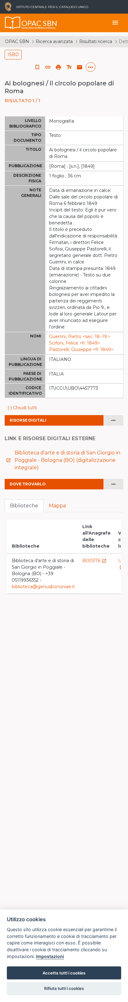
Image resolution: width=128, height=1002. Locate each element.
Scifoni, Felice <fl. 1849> (74, 343)
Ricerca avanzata (54, 41)
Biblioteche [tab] (24, 506)
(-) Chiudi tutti (22, 407)
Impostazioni (50, 956)
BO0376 (94, 560)
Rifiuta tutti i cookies (64, 988)
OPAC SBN (17, 41)
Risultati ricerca (95, 41)
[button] (48, 67)
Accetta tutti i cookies (64, 972)
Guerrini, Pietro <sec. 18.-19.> (79, 336)
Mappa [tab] (57, 506)
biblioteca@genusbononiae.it (43, 586)
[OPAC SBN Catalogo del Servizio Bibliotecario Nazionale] (13, 23)
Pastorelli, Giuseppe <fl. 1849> (81, 349)
